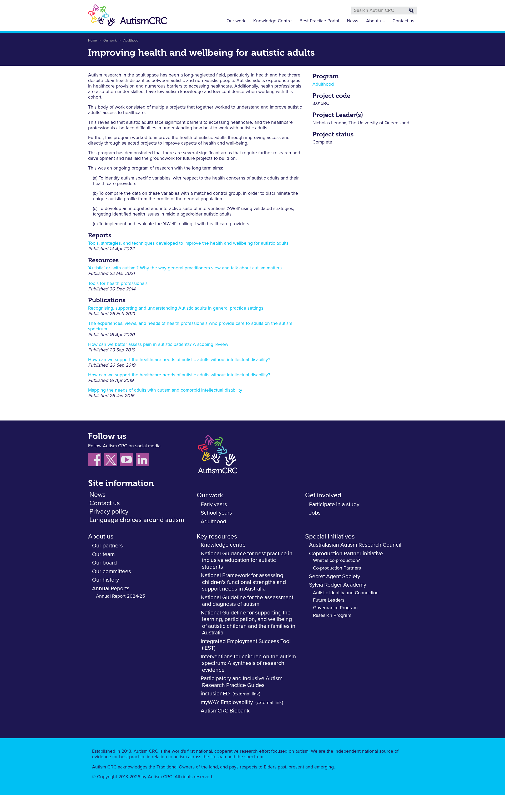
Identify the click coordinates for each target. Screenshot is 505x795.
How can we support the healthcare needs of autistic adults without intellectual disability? (179, 359)
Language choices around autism (136, 520)
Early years (214, 504)
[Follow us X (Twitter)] (112, 460)
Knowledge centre (223, 545)
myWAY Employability (227, 702)
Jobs (315, 513)
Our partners (107, 545)
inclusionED (215, 693)
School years (216, 513)
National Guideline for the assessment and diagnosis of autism (247, 601)
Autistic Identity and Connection (345, 593)
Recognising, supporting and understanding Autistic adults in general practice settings (175, 308)
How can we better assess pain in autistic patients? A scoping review (158, 344)
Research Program (332, 615)
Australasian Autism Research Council (355, 545)
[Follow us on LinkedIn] (143, 460)
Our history (105, 580)
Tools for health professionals (118, 283)
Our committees (111, 571)
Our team (103, 554)
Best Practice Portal (319, 21)
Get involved (323, 495)
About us (375, 21)
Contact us (403, 21)
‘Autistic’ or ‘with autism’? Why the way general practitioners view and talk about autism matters (185, 268)
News (352, 21)
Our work (235, 21)
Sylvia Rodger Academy (337, 585)
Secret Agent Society (334, 576)
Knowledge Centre (272, 21)
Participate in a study (334, 504)
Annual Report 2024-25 (120, 596)
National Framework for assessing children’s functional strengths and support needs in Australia (243, 582)
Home (92, 40)
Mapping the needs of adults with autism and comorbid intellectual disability (165, 390)
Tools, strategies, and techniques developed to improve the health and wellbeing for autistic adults (188, 243)
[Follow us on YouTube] (128, 460)
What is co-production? (336, 560)
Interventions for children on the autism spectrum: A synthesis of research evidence (248, 663)
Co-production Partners (337, 568)
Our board (104, 563)
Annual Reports (110, 588)
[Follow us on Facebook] (96, 460)
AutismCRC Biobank (225, 711)
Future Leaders (328, 600)
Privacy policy (108, 511)
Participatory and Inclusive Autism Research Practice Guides (241, 682)
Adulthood (130, 40)
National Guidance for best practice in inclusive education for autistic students (246, 560)
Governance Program (335, 608)
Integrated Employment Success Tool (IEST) (246, 645)
